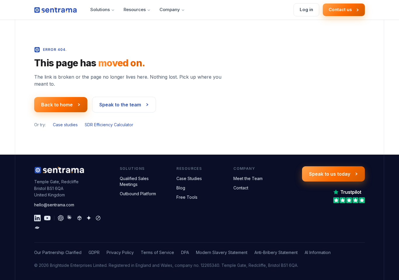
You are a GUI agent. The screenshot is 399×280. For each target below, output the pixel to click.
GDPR (94, 252)
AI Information (318, 252)
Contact (240, 187)
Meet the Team (248, 178)
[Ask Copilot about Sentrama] (37, 228)
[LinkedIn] (37, 218)
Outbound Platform (138, 193)
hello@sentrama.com (54, 204)
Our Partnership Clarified (57, 252)
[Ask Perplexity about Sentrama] (79, 218)
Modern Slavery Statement (221, 252)
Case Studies (189, 178)
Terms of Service (157, 252)
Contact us (340, 9)
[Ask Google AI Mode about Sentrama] (89, 218)
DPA (185, 252)
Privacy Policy (120, 252)
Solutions (100, 9)
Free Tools (186, 197)
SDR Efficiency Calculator (109, 124)
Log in (306, 9)
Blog (180, 187)
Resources (135, 9)
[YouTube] (47, 218)
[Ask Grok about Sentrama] (98, 218)
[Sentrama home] (55, 10)
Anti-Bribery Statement (276, 252)
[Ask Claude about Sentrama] (70, 218)
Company (169, 9)
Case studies (65, 124)
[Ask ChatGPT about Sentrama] (61, 218)
